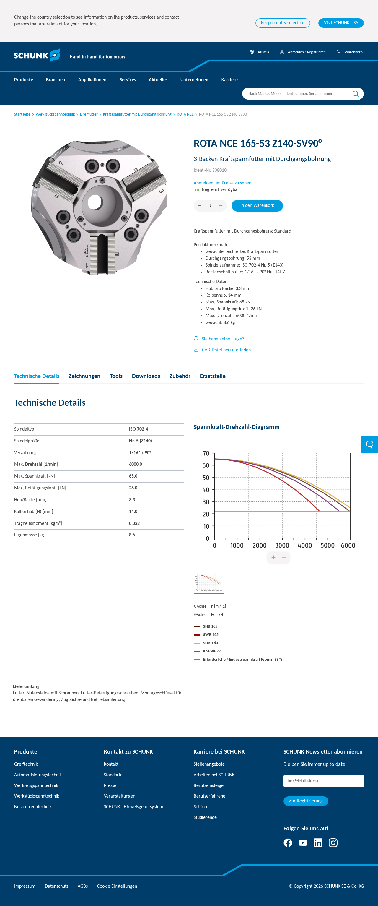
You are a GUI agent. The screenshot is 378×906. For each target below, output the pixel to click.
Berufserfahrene (209, 796)
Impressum (24, 886)
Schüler (201, 807)
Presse (110, 785)
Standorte (113, 775)
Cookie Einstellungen (117, 886)
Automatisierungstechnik (38, 775)
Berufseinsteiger (209, 785)
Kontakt (111, 764)
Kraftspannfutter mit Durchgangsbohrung (137, 114)
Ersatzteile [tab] (213, 376)
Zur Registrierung (306, 801)
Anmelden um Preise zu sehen (222, 183)
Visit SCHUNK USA (341, 23)
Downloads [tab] (146, 376)
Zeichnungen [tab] (84, 376)
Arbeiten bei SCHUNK (214, 775)
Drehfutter (89, 114)
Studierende (205, 817)
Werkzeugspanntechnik (36, 785)
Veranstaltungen (119, 796)
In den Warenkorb (257, 205)
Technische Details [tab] (36, 376)
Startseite (22, 114)
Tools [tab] (116, 376)
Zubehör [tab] (180, 376)
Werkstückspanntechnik (55, 114)
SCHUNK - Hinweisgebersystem (133, 807)
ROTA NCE (185, 114)
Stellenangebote (209, 764)
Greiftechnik (26, 764)
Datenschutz (56, 886)
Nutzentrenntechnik (33, 807)
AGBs (83, 886)
